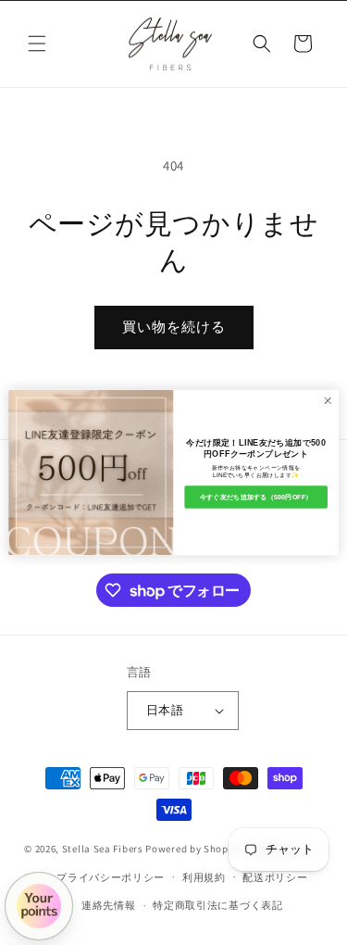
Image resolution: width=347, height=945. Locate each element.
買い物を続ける (174, 326)
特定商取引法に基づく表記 (217, 905)
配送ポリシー (274, 877)
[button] (37, 43)
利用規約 (204, 877)
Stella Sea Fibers (102, 848)
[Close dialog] (327, 400)
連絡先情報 (108, 905)
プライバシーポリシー (110, 877)
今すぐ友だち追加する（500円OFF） (256, 496)
